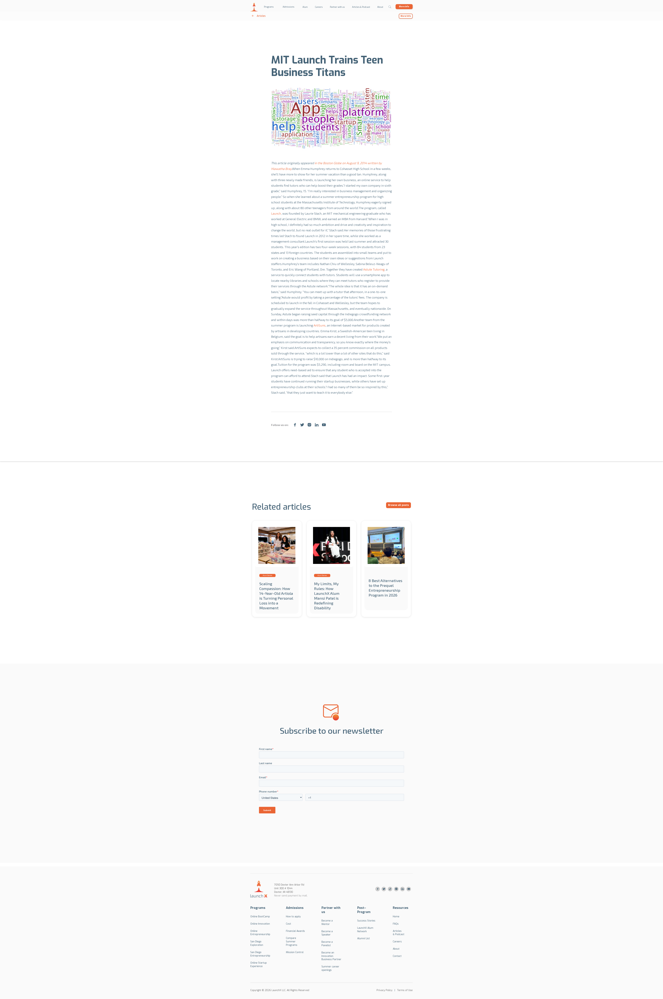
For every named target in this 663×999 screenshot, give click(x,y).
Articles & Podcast (398, 932)
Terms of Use (405, 990)
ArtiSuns (319, 325)
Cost (288, 923)
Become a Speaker (327, 933)
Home (396, 916)
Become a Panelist (327, 943)
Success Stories (366, 920)
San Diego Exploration (256, 943)
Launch (276, 213)
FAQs (396, 923)
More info (404, 6)
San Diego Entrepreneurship (260, 954)
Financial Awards (295, 931)
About (396, 948)
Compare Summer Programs (291, 941)
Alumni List (363, 938)
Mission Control (295, 952)
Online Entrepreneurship (260, 932)
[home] (254, 7)
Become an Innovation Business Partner (331, 956)
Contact (397, 956)
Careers (397, 941)
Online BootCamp (260, 916)
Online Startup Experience (258, 964)
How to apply (293, 916)
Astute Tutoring (374, 269)
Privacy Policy (384, 990)
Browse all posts (398, 505)
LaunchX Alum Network (365, 929)
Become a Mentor (327, 922)
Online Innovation (260, 923)
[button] (268, 7)
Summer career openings (330, 968)
